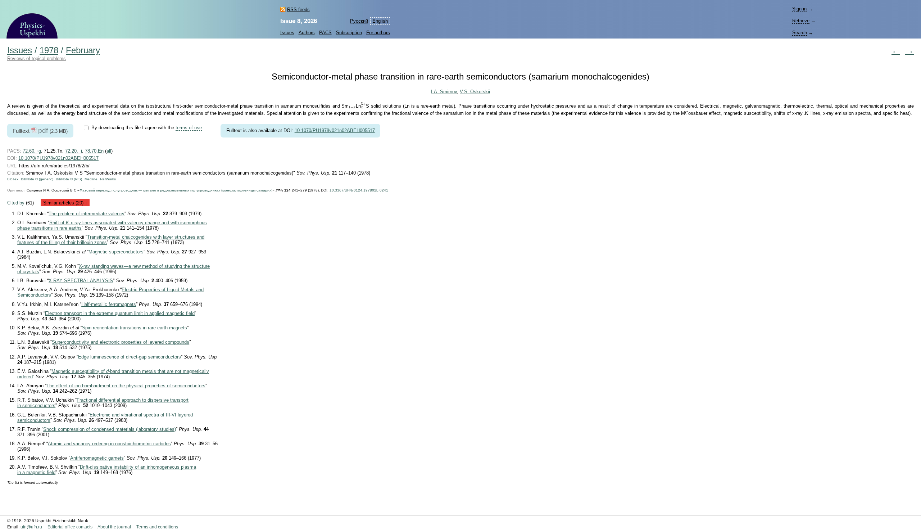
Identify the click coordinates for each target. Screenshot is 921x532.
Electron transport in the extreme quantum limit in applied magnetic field (120, 313)
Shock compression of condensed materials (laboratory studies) (109, 429)
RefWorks (108, 179)
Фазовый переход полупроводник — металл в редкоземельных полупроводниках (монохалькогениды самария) (176, 190)
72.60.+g (32, 151)
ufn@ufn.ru (31, 526)
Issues (287, 32)
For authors (378, 32)
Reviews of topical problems (36, 58)
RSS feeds (298, 9)
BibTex (12, 179)
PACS (325, 32)
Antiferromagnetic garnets (97, 458)
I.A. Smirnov (444, 91)
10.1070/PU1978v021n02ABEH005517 (335, 130)
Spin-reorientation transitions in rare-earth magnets (134, 327)
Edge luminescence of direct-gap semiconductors (129, 357)
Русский (359, 21)
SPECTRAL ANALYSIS (81, 280)
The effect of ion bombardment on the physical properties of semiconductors (125, 385)
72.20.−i (73, 151)
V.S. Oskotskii (475, 91)
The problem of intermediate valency (86, 213)
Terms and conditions (157, 526)
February (83, 50)
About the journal (114, 526)
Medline (91, 179)
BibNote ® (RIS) (69, 179)
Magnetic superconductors (116, 251)
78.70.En (94, 151)
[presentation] (352, 107)
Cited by (15, 203)
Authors (307, 32)
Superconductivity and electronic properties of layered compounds (120, 342)
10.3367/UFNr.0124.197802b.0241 (359, 190)
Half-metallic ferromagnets (108, 304)
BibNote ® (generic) (37, 179)
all (108, 151)
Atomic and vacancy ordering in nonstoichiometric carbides (109, 443)
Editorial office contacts (69, 526)
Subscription (349, 32)
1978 (49, 50)
